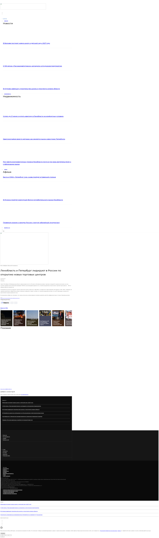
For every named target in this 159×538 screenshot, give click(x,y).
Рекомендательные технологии (10, 493)
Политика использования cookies (10, 491)
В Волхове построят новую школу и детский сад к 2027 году (26, 43)
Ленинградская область (8, 473)
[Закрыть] (1, 535)
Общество (2, 279)
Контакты (5, 451)
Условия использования (8, 492)
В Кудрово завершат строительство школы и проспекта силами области (31, 89)
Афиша (5, 169)
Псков (4, 474)
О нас (4, 449)
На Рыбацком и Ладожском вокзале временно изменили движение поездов (22, 416)
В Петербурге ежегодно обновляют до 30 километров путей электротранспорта (23, 413)
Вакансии (5, 454)
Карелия (5, 472)
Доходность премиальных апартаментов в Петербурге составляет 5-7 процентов (21, 514)
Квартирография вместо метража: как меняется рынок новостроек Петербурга (34, 139)
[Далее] (3, 536)
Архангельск (6, 468)
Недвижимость (6, 436)
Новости (5, 435)
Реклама (5, 452)
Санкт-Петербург (6, 476)
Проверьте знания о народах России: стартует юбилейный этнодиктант (31, 223)
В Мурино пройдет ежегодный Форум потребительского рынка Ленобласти (33, 200)
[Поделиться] (4, 535)
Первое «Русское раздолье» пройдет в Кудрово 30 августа (17, 420)
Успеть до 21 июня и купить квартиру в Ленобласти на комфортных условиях (33, 116)
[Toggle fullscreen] (6, 535)
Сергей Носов (2, 278)
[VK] (3, 229)
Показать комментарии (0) (6, 389)
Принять (3, 533)
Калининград (6, 471)
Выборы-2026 (7, 227)
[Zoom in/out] (10, 535)
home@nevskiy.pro (11, 486)
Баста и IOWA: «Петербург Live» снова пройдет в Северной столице (29, 177)
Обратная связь (6, 455)
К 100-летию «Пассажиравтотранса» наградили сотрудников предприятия (32, 66)
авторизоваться (24, 394)
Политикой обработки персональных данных (110, 530)
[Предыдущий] (1, 536)
